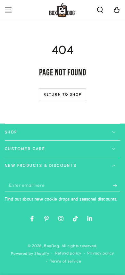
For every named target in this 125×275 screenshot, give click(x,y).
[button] (100, 9)
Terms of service (65, 261)
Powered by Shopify (30, 253)
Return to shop (63, 94)
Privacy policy (100, 253)
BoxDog (51, 245)
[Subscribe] (116, 185)
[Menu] (8, 9)
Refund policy (68, 253)
